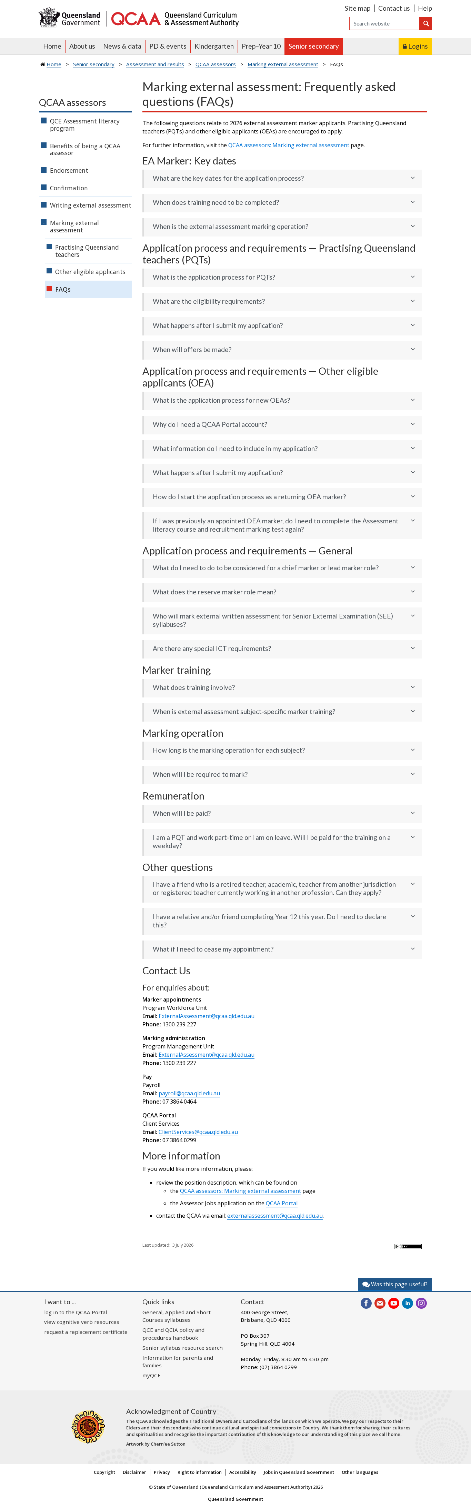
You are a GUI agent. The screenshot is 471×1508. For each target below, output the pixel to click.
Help (425, 8)
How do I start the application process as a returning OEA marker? (249, 497)
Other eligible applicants (90, 272)
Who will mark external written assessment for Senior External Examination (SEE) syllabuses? (273, 620)
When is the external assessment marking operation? (230, 226)
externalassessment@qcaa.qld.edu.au (275, 1215)
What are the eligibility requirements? (209, 301)
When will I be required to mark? (200, 774)
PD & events (168, 46)
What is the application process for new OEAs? (221, 400)
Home (52, 46)
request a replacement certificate (86, 1331)
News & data (122, 46)
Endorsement (69, 170)
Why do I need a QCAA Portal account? (210, 424)
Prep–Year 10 (261, 46)
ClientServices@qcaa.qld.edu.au (198, 1132)
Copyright (104, 1472)
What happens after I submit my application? (218, 325)
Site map (357, 8)
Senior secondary (314, 46)
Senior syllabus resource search (182, 1347)
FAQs (63, 289)
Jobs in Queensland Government (299, 1472)
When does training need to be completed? (216, 202)
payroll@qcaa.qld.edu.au (189, 1093)
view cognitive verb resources (81, 1321)
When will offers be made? (192, 349)
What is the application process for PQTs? (214, 277)
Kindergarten (214, 46)
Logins (418, 46)
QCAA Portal (282, 1203)
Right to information (200, 1472)
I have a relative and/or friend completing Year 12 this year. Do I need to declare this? (270, 921)
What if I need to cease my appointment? (213, 949)
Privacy (162, 1472)
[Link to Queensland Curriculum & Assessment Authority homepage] (174, 18)
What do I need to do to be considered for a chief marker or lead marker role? (266, 568)
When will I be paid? (182, 813)
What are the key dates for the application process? (228, 178)
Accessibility (242, 1472)
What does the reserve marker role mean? (214, 592)
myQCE (151, 1375)
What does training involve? (194, 687)
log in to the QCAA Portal (75, 1312)
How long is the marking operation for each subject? (229, 750)
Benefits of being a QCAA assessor (85, 149)
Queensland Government (235, 1499)
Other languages (360, 1472)
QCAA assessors (216, 64)
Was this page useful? (399, 1284)
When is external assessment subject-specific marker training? (244, 711)
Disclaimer (134, 1472)
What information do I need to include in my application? (235, 448)
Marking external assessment (283, 64)
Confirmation (69, 188)
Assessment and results (155, 64)
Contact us (394, 8)
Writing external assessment (90, 205)
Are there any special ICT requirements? (212, 648)
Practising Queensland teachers (87, 251)
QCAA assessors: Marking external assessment (288, 145)
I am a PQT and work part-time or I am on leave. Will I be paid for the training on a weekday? (272, 841)
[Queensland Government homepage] (70, 18)
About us (82, 46)
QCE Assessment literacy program (85, 124)
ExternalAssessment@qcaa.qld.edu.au (206, 1016)
